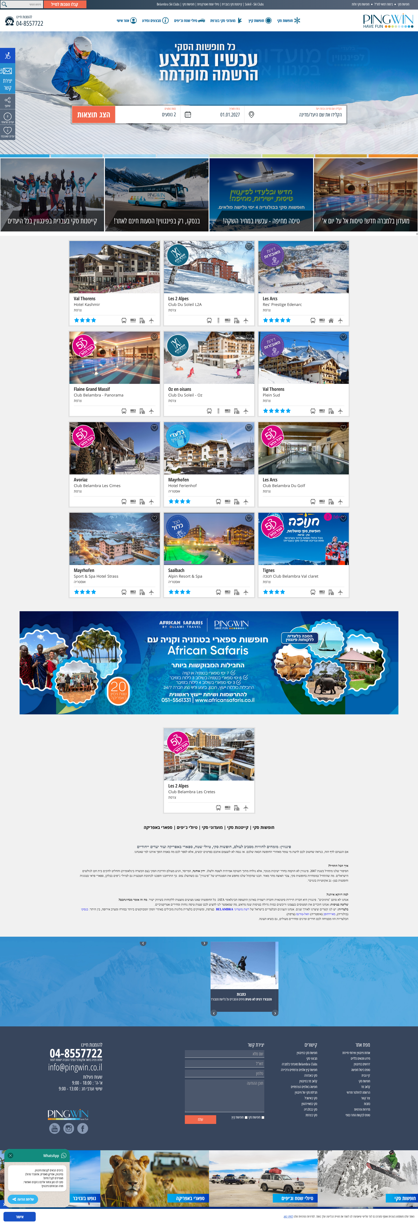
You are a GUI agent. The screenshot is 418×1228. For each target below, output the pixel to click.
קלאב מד (365, 1087)
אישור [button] (20, 1216)
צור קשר (365, 1098)
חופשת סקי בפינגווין (307, 1053)
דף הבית (366, 1075)
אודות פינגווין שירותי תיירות (356, 1053)
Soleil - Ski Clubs (254, 4)
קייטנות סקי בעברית (232, 4)
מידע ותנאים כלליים (360, 1058)
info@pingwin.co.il (75, 1067)
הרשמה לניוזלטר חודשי (358, 1092)
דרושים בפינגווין (362, 1064)
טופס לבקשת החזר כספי (358, 1115)
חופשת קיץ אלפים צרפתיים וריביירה (299, 1070)
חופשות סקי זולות (360, 4)
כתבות (367, 1104)
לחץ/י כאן (288, 1216)
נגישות (7, 55)
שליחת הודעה (25, 1199)
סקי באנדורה (310, 1075)
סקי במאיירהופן (309, 1104)
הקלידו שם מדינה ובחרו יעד (329, 109)
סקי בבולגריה (310, 1109)
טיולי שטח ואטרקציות (208, 4)
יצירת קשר (7, 84)
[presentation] (417, 233)
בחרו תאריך (234, 109)
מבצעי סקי (311, 1058)
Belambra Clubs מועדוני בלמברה (299, 1064)
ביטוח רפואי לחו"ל (383, 4)
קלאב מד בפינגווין (308, 1081)
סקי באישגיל (311, 1098)
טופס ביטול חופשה (360, 1070)
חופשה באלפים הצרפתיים (304, 1087)
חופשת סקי (403, 4)
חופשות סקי (188, 4)
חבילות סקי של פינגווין (306, 1092)
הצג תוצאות (93, 114)
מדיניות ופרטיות (362, 1109)
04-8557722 (29, 23)
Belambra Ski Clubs (168, 4)
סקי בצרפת (311, 1115)
